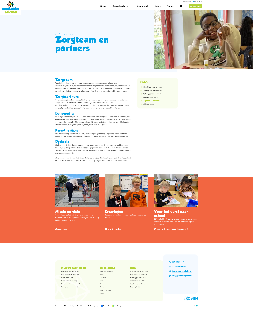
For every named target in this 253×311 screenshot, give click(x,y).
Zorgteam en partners (68, 34)
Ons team (103, 287)
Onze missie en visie (106, 271)
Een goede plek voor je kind (70, 271)
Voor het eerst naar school (171, 213)
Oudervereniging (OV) (137, 281)
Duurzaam (103, 284)
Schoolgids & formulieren (138, 274)
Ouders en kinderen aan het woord (72, 284)
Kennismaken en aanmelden (70, 287)
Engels (102, 293)
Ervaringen (114, 211)
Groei (101, 281)
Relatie (102, 274)
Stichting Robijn (135, 287)
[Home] (10, 7)
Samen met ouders (106, 290)
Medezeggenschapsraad (138, 278)
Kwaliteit (103, 278)
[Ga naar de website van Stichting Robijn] (191, 298)
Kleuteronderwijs (67, 278)
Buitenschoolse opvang (69, 281)
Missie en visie (67, 211)
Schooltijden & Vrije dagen (139, 271)
